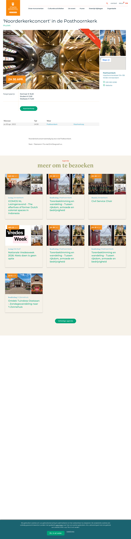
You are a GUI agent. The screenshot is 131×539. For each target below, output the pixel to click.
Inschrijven (81, 528)
